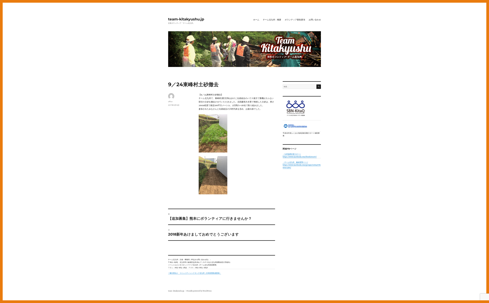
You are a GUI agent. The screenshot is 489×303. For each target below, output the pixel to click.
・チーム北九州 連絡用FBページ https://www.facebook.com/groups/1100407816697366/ (302, 165)
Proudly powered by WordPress (199, 291)
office (170, 101)
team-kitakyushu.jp (186, 19)
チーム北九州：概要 (272, 19)
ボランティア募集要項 (295, 19)
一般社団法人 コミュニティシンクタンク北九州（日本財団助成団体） (194, 273)
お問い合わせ (315, 19)
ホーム (256, 19)
